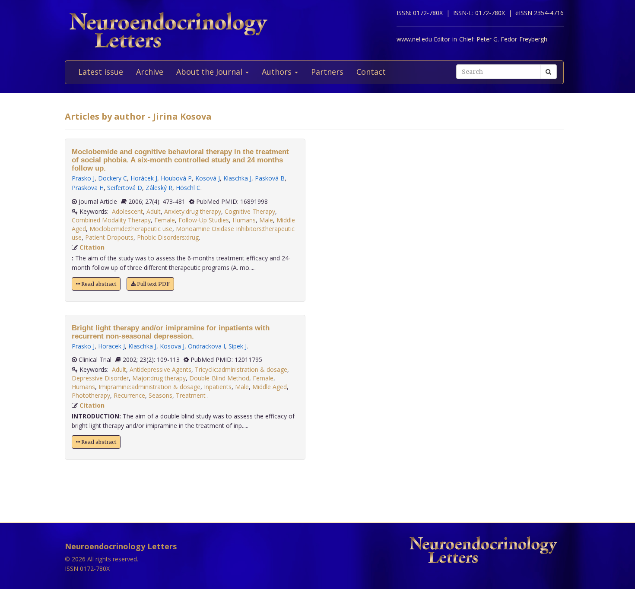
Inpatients (218, 387)
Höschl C (188, 188)
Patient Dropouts (109, 237)
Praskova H (88, 188)
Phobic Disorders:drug (168, 237)
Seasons (160, 395)
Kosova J (172, 346)
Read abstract (98, 284)
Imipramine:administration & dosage (149, 387)
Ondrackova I (206, 346)
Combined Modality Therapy (111, 220)
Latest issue (100, 71)
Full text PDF (153, 284)
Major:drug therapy (159, 378)
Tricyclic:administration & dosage (241, 369)
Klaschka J (237, 178)
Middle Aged (269, 387)
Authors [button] (278, 71)
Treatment (191, 395)
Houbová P (176, 178)
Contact (371, 71)
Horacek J (111, 346)
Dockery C (112, 178)
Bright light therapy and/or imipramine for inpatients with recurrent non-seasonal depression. (171, 332)
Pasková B (270, 178)
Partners (327, 71)
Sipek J (238, 346)
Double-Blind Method (219, 378)
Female (164, 220)
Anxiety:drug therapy (192, 211)
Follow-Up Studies (203, 220)
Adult (153, 211)
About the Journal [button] (210, 71)
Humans (244, 220)
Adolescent (127, 211)
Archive (149, 71)
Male (266, 220)
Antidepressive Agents (160, 369)
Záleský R (159, 188)
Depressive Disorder (100, 378)
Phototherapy (91, 395)
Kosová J (207, 178)
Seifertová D (124, 188)
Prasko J (83, 178)
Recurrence (129, 395)
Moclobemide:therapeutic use (130, 229)
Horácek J (143, 178)
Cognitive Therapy (250, 211)
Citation (92, 247)
